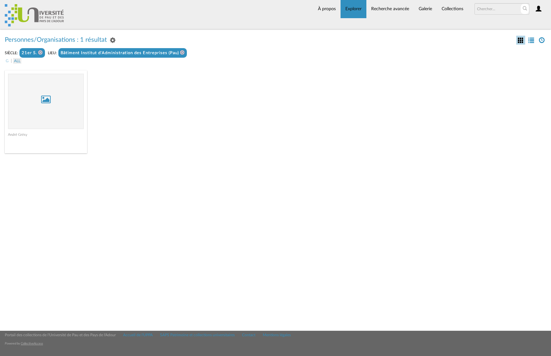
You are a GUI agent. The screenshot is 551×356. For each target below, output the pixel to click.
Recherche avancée (390, 9)
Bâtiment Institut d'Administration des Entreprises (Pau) (120, 53)
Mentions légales (277, 335)
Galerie (425, 9)
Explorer (353, 9)
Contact (248, 335)
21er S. (30, 53)
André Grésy (17, 134)
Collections (452, 9)
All (17, 61)
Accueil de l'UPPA (138, 335)
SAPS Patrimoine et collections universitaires (197, 335)
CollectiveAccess (32, 343)
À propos (327, 9)
